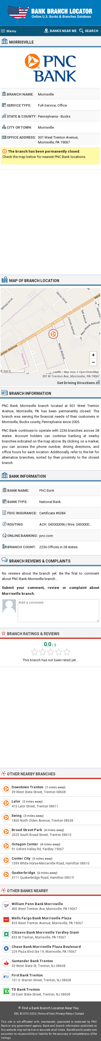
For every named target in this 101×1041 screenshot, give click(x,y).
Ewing (17, 816)
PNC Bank (46, 490)
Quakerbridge (23, 873)
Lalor (16, 801)
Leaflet (57, 372)
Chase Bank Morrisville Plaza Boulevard (46, 947)
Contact (79, 1013)
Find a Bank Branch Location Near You (50, 1008)
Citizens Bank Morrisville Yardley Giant (45, 932)
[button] (50, 331)
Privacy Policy (64, 1013)
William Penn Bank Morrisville (37, 904)
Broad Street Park (27, 830)
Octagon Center (25, 844)
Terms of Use (46, 1013)
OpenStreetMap (89, 372)
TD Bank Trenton (26, 989)
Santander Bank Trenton (32, 961)
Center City (21, 858)
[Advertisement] (50, 221)
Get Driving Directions (76, 383)
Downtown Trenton (27, 787)
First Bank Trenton (27, 975)
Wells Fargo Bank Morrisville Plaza (41, 918)
